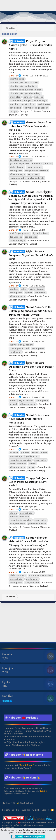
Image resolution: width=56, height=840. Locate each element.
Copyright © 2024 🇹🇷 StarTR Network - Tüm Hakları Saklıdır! (28, 823)
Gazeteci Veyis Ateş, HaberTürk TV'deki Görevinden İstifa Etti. (30, 126)
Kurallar (25, 810)
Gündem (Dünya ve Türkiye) (23, 244)
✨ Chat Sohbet (25, 803)
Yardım (15, 810)
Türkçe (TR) (8, 803)
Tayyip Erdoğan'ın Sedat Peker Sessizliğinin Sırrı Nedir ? (29, 481)
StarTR (45, 810)
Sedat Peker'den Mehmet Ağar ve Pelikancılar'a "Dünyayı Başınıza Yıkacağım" (28, 541)
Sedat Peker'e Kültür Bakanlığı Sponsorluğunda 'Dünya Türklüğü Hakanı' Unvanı (31, 310)
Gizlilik (35, 810)
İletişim (6, 810)
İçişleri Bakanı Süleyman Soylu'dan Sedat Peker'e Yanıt (31, 255)
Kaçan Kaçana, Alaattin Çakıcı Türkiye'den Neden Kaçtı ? (30, 45)
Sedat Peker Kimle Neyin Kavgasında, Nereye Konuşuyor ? (29, 418)
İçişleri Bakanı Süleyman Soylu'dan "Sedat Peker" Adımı (31, 366)
